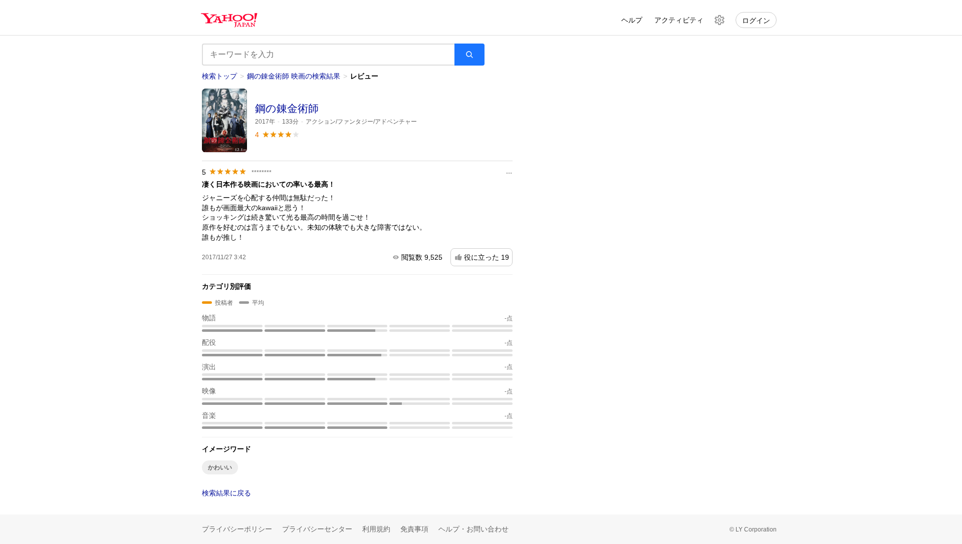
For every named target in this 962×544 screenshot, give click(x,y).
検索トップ (219, 76)
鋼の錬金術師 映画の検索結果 (293, 76)
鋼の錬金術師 (287, 108)
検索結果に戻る (226, 493)
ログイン (756, 21)
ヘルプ (631, 20)
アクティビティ (678, 20)
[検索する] (469, 55)
